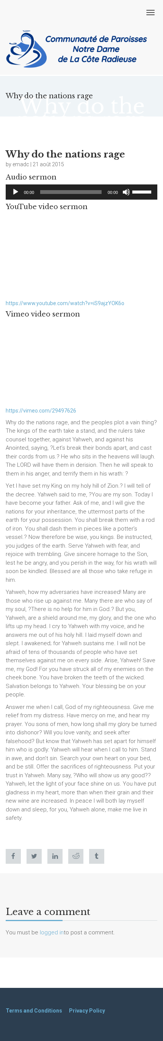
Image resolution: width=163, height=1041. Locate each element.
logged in (52, 932)
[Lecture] (15, 192)
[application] (81, 192)
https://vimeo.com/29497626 (41, 411)
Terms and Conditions (34, 1011)
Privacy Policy (87, 1011)
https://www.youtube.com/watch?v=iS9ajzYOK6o (65, 303)
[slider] (143, 191)
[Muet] (126, 192)
